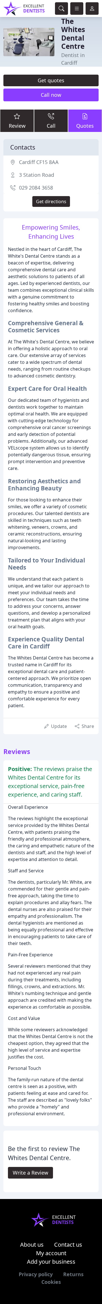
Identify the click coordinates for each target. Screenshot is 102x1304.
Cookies (51, 1281)
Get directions (51, 201)
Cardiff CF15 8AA (39, 162)
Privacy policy (36, 1274)
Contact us (68, 1244)
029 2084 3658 (36, 187)
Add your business (51, 1261)
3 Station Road (36, 174)
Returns (73, 1274)
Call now (51, 94)
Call (51, 125)
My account (51, 1253)
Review (17, 125)
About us (32, 1244)
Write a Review (30, 1172)
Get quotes (51, 80)
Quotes (85, 125)
